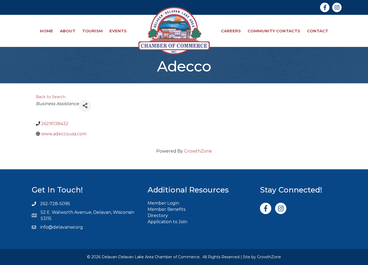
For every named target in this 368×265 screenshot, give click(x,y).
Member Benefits (166, 209)
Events (118, 30)
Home (46, 30)
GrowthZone (198, 151)
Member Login (163, 203)
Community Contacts (274, 30)
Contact (317, 30)
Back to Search (50, 96)
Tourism (92, 30)
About (67, 30)
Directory (158, 215)
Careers (231, 30)
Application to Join (167, 221)
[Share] (85, 106)
